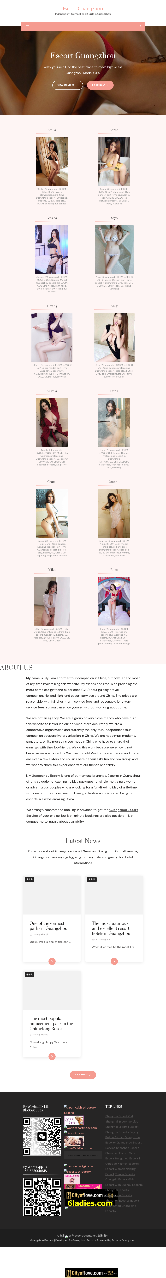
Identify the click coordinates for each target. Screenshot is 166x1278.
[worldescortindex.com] (80, 1128)
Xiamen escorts (128, 1164)
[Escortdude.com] (77, 1209)
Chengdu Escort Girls (119, 1179)
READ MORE (46, 961)
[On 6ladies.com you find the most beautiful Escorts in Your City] (90, 1202)
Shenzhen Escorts (117, 1201)
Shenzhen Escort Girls (120, 1153)
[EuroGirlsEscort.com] (79, 1148)
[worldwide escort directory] (83, 1187)
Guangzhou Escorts (118, 1195)
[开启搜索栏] (140, 26)
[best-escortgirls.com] (79, 1166)
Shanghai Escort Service (121, 1121)
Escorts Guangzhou (123, 1240)
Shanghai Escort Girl (119, 1116)
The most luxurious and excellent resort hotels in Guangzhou (111, 928)
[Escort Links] (72, 1177)
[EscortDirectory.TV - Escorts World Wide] (74, 1138)
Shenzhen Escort (127, 1148)
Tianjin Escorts (125, 1174)
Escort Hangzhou (117, 1158)
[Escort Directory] (74, 1118)
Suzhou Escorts (132, 1185)
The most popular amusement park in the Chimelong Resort (51, 1023)
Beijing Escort (114, 1137)
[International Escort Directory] (77, 1172)
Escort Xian (113, 1185)
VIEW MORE (81, 1074)
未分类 (29, 879)
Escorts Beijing (128, 1132)
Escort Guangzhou (83, 9)
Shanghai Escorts (117, 1127)
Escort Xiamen (115, 1169)
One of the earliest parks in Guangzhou (48, 926)
